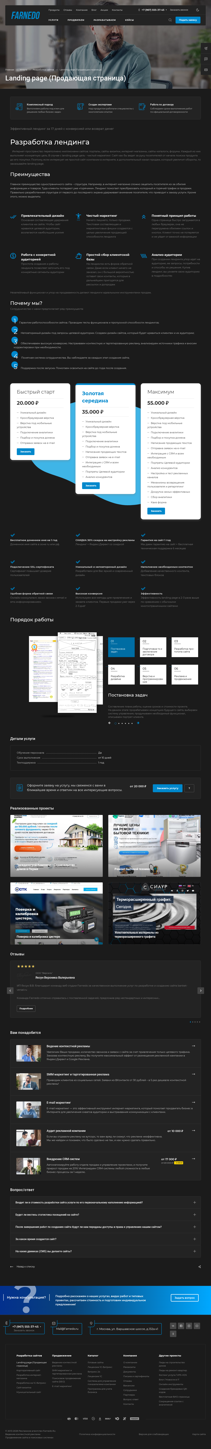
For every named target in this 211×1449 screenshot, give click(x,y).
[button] (111, 723)
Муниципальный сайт (28, 1392)
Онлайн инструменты (171, 1384)
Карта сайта (199, 1434)
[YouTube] (197, 1326)
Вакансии (129, 1385)
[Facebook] (181, 1326)
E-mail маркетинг (59, 1102)
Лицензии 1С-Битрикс (100, 1367)
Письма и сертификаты (136, 1376)
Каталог (93, 1355)
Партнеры (129, 1394)
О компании (130, 1362)
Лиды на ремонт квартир (173, 1370)
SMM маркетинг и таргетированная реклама (78, 1074)
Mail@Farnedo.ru (67, 1328)
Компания (130, 1355)
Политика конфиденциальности (97, 1434)
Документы (129, 1371)
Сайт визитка (23, 1387)
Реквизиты (129, 1367)
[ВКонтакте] (173, 1326)
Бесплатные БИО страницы (174, 1396)
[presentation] (10, 994)
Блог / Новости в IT (169, 1379)
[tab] (121, 647)
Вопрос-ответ (130, 1399)
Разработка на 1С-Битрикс (31, 1383)
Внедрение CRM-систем (63, 1159)
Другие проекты (170, 1355)
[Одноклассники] (173, 1334)
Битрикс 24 (94, 1371)
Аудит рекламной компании (66, 1130)
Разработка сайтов (29, 1355)
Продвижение (62, 1355)
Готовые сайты (96, 1362)
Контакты (128, 1404)
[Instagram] (189, 1326)
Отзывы (127, 1381)
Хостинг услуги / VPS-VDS (173, 1375)
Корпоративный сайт (28, 1370)
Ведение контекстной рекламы (68, 1046)
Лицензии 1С (95, 1376)
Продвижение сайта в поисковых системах (29, 1437)
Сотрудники (130, 1390)
